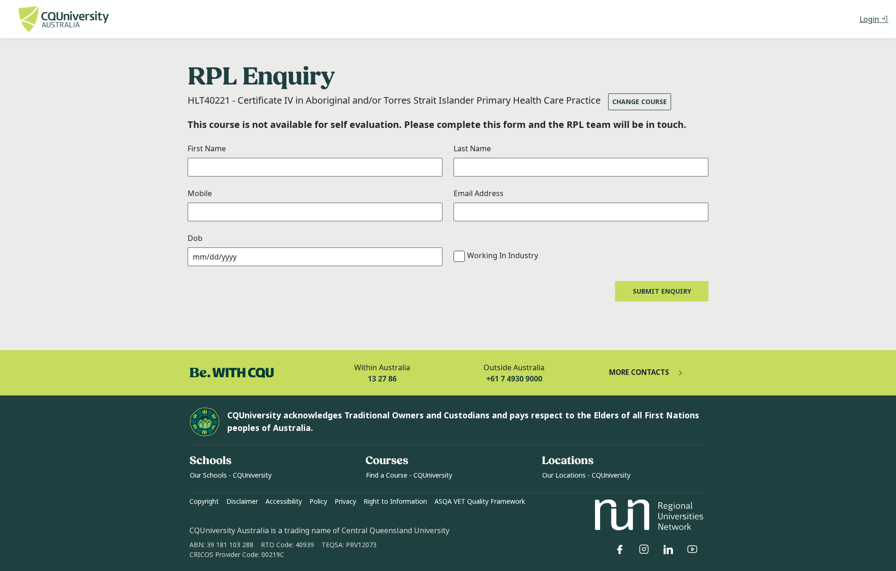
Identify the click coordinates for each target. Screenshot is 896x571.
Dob (195, 238)
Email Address (479, 193)
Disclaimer (242, 501)
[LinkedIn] (668, 549)
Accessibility (284, 501)
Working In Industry (502, 255)
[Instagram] (644, 549)
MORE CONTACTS (639, 372)
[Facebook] (619, 549)
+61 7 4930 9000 (514, 379)
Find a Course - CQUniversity (409, 475)
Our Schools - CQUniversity (231, 475)
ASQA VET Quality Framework (479, 501)
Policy (318, 501)
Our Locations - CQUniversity (586, 475)
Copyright (204, 501)
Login (870, 19)
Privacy (345, 501)
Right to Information (395, 501)
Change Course (639, 101)
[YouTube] (692, 549)
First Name (207, 148)
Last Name (472, 148)
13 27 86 (382, 379)
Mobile (200, 193)
